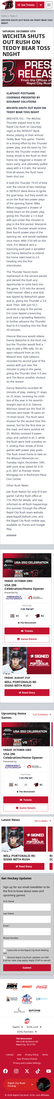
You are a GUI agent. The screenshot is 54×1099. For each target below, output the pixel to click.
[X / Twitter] (27, 1071)
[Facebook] (5, 1071)
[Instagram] (16, 1071)
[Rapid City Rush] (7, 4)
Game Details (29, 639)
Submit (27, 967)
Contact (10, 1054)
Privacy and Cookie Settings (27, 1063)
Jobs (19, 1054)
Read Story (28, 692)
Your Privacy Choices (27, 1058)
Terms (45, 1054)
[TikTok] (38, 1071)
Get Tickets (27, 5)
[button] (27, 1084)
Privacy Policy (31, 1054)
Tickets (29, 631)
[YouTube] (48, 1071)
